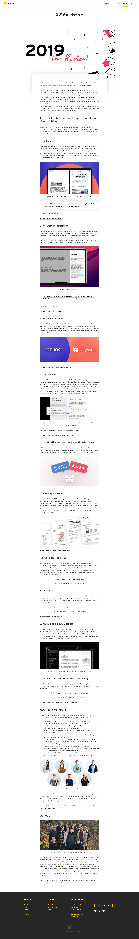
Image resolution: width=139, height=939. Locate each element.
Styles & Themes (76, 910)
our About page (49, 808)
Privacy (26, 912)
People (26, 905)
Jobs (25, 907)
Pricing (117, 3)
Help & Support (76, 905)
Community (75, 907)
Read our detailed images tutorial (51, 617)
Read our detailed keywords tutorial (51, 311)
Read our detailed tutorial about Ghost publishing (56, 367)
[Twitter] (95, 910)
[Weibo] (103, 910)
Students (74, 912)
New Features (52, 907)
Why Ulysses (108, 3)
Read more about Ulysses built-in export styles (55, 551)
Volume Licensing (77, 914)
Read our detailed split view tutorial (51, 218)
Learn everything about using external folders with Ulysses (59, 430)
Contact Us (74, 917)
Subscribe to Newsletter (103, 905)
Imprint (26, 914)
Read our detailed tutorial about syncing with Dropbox (58, 435)
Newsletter (51, 905)
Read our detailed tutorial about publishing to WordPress (58, 702)
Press (26, 910)
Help (132, 3)
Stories (125, 3)
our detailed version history (50, 134)
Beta (49, 910)
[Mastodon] (100, 910)
